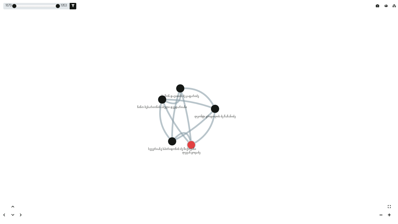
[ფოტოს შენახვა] (377, 6)
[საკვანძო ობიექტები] (386, 6)
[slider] (14, 6)
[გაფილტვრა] (73, 6)
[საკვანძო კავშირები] (394, 6)
